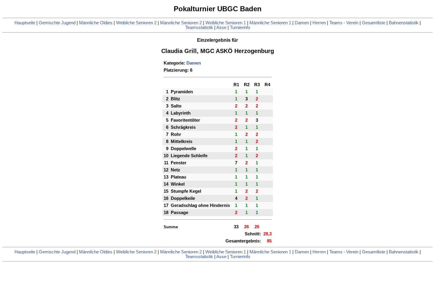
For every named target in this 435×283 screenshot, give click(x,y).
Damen (302, 22)
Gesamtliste (373, 22)
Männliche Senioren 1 (270, 22)
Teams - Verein (343, 22)
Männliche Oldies (95, 22)
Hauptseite (24, 22)
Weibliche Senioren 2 (136, 22)
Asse (221, 27)
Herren (319, 22)
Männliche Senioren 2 (181, 22)
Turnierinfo (240, 27)
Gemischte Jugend (57, 22)
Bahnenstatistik (403, 22)
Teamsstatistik (199, 27)
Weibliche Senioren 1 (225, 22)
